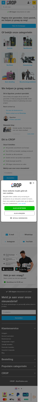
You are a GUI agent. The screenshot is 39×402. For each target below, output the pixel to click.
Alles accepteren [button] (19, 208)
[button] (18, 218)
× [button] (33, 183)
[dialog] (18, 201)
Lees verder (22, 203)
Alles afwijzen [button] (19, 213)
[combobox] (31, 183)
